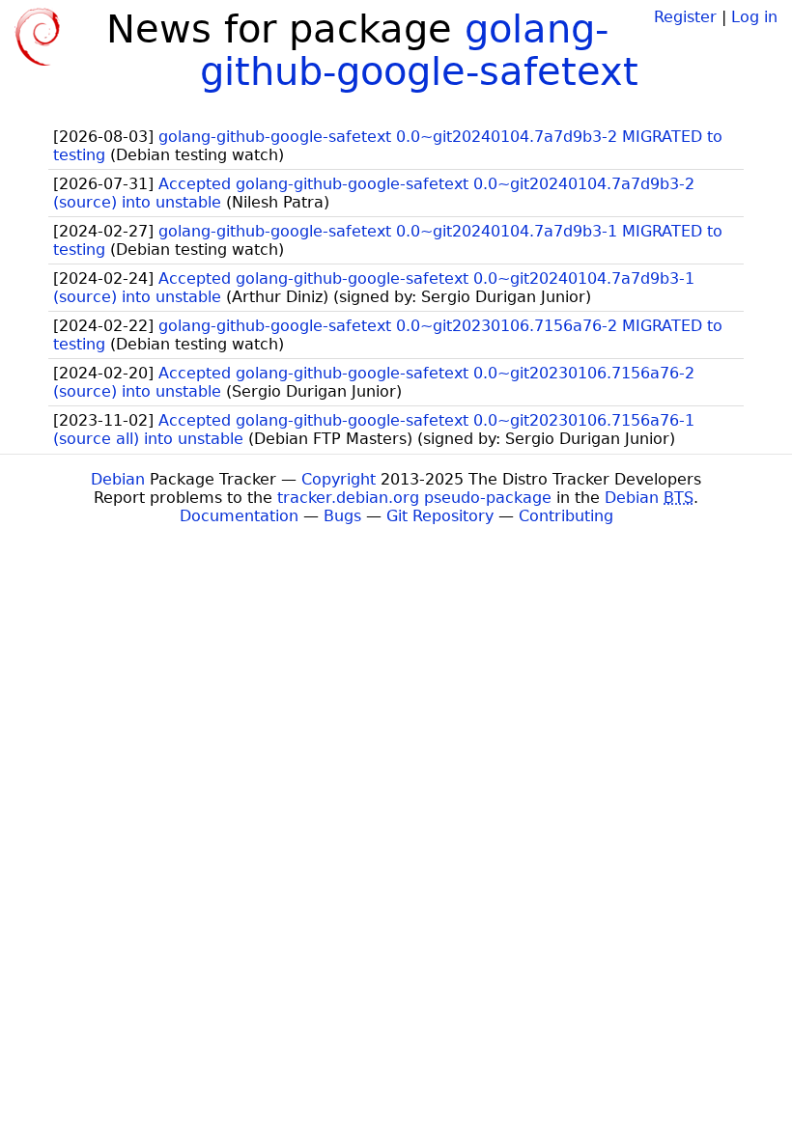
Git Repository (440, 516)
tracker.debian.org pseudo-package (414, 497)
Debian (118, 479)
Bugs (342, 516)
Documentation (239, 516)
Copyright (338, 479)
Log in (754, 17)
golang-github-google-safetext (419, 50)
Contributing (566, 516)
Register (685, 17)
